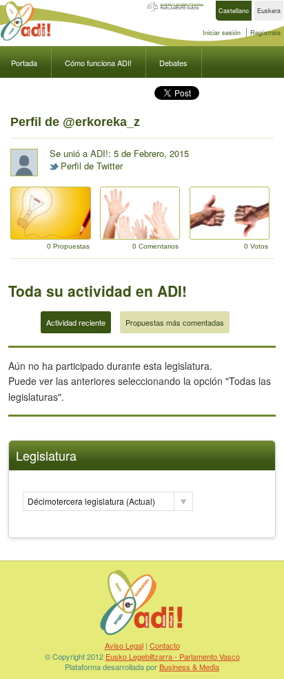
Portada (24, 62)
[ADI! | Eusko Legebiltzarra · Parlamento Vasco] (142, 634)
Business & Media (189, 666)
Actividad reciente (75, 322)
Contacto (165, 645)
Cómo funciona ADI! (98, 62)
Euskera (269, 10)
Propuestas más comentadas (174, 322)
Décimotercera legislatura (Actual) (91, 501)
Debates (173, 62)
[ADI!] (26, 39)
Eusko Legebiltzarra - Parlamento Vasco (172, 656)
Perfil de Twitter (92, 165)
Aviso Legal (124, 645)
